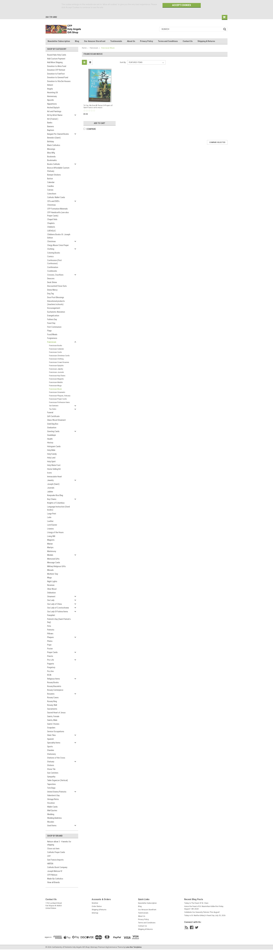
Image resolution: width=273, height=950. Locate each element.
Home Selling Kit (54, 469)
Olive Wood (51, 589)
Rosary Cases (53, 697)
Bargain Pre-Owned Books (58, 134)
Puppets (50, 663)
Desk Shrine (52, 282)
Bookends (51, 156)
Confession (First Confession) (54, 262)
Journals (50, 488)
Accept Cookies (181, 5)
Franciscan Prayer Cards (58, 399)
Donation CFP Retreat (56, 70)
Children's (51, 227)
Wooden (50, 822)
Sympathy (51, 776)
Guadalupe (51, 435)
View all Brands (53, 882)
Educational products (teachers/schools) (56, 303)
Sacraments (52, 709)
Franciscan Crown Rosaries (59, 362)
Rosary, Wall (52, 705)
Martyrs (50, 547)
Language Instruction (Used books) (58, 508)
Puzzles (50, 671)
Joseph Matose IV (54, 871)
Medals (50, 555)
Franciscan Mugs (55, 385)
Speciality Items (53, 742)
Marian (50, 543)
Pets (49, 626)
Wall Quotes (52, 810)
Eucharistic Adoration (56, 312)
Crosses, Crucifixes (55, 275)
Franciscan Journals (56, 372)
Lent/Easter (52, 525)
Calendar (50, 182)
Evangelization (53, 315)
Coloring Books (53, 252)
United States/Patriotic (56, 791)
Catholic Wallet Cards (56, 197)
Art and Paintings (54, 111)
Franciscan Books (55, 345)
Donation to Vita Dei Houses (59, 81)
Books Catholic (53, 164)
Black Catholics (53, 145)
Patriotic (50, 629)
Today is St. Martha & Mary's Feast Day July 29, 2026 (205, 915)
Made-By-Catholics (55, 878)
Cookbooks (52, 271)
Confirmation (52, 267)
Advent (50, 85)
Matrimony (51, 551)
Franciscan (51, 342)
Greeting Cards (53, 431)
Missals (50, 570)
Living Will (51, 536)
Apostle (50, 100)
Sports (50, 746)
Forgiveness (52, 338)
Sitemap (95, 913)
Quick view (100, 99)
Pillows (50, 633)
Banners (50, 126)
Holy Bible (51, 450)
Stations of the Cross (56, 757)
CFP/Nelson (52, 875)
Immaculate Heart (54, 476)
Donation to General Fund (57, 77)
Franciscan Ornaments (57, 392)
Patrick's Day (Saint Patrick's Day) (59, 621)
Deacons (50, 278)
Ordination (51, 592)
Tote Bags (51, 788)
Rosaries (50, 694)
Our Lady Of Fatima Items (57, 611)
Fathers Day (52, 319)
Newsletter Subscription (59, 41)
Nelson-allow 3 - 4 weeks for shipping (59, 843)
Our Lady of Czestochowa (58, 607)
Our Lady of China (54, 604)
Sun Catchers (52, 773)
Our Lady (50, 600)
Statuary (50, 761)
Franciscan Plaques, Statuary (59, 396)
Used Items (51, 825)
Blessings (51, 149)
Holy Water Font (53, 465)
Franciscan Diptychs (56, 365)
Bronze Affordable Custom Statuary (58, 169)
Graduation (51, 427)
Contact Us (188, 41)
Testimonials (116, 41)
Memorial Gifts (53, 559)
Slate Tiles (51, 735)
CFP (49, 856)
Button (50, 178)
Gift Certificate (53, 416)
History (50, 442)
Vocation (51, 803)
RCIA (49, 675)
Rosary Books (53, 682)
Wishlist (95, 903)
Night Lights (52, 581)
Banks (49, 122)
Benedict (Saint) (54, 137)
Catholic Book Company (57, 867)
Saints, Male (52, 720)
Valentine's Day (53, 795)
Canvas (50, 190)
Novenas (50, 585)
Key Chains (51, 499)
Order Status (97, 906)
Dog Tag (50, 293)
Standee (50, 750)
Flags (49, 330)
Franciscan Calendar (56, 349)
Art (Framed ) (52, 119)
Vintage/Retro (53, 799)
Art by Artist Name (54, 115)
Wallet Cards (52, 806)
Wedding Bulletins (54, 818)
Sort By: (123, 62)
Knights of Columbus (56, 503)
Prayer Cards (52, 652)
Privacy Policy (146, 41)
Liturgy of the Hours (55, 532)
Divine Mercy (52, 290)
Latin (49, 517)
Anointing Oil (52, 92)
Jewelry (50, 480)
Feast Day (51, 323)
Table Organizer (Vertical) (57, 780)
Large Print (51, 513)
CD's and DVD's (53, 201)
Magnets (50, 540)
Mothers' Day (52, 574)
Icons (49, 472)
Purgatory (51, 667)
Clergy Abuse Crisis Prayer (58, 245)
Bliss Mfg (51, 152)
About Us (131, 41)
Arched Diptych (53, 107)
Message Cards (53, 562)
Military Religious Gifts (56, 566)
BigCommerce (111, 947)
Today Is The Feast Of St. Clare (196, 903)
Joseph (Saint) (53, 484)
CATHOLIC (51, 230)
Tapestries (51, 784)
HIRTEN (50, 863)
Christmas (51, 205)
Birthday (50, 141)
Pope (49, 645)
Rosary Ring (52, 701)
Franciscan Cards (55, 352)
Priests (50, 656)
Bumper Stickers (54, 174)
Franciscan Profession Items (59, 402)
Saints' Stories (53, 724)
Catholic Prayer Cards (56, 852)
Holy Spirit (51, 461)
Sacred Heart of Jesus (56, 712)
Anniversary (52, 96)
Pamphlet (51, 615)
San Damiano (53, 406)
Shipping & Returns (206, 41)
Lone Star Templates (134, 947)
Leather (50, 521)
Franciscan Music (55, 389)
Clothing (50, 249)
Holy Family (52, 454)
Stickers (50, 765)
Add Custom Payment (56, 58)
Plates (49, 641)
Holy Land (51, 457)
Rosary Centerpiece (55, 690)
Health (50, 439)
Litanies (50, 528)
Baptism (50, 130)
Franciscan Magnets (56, 379)
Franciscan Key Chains (57, 376)
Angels (50, 89)
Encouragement (53, 308)
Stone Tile (51, 769)
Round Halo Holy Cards (56, 55)
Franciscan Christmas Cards (59, 356)
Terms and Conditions (168, 41)
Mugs (49, 577)
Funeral (50, 412)
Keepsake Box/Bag (55, 495)
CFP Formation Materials (57, 208)
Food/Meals (52, 334)
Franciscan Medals (56, 382)
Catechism (51, 193)
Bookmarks (52, 160)
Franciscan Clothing (56, 359)
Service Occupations (55, 731)
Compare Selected (217, 142)
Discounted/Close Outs (57, 286)
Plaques (50, 637)
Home (84, 48)
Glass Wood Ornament (56, 420)
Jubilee (50, 491)
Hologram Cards (54, 446)
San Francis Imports (55, 859)
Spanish (50, 739)
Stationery (51, 754)
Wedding (50, 814)
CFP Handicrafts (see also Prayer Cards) (58, 214)
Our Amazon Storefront (94, 41)
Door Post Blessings (55, 297)
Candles (50, 186)
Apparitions (52, 104)
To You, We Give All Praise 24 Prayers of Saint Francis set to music (97, 106)
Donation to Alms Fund (56, 66)
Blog (77, 41)
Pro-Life (50, 660)
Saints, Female (53, 716)
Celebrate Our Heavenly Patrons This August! (202, 912)
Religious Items (53, 678)
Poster (50, 648)
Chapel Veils (52, 219)
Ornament (51, 596)
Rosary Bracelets (54, 686)
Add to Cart (99, 123)
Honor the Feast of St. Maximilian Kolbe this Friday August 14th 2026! (203, 907)
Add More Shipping (55, 62)
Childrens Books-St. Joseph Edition (58, 236)
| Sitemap (93, 947)
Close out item (53, 848)
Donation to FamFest (56, 73)
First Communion (54, 327)
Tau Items (52, 409)
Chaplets (51, 223)
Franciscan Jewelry (56, 369)
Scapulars (51, 727)
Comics (50, 256)
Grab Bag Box (52, 424)
